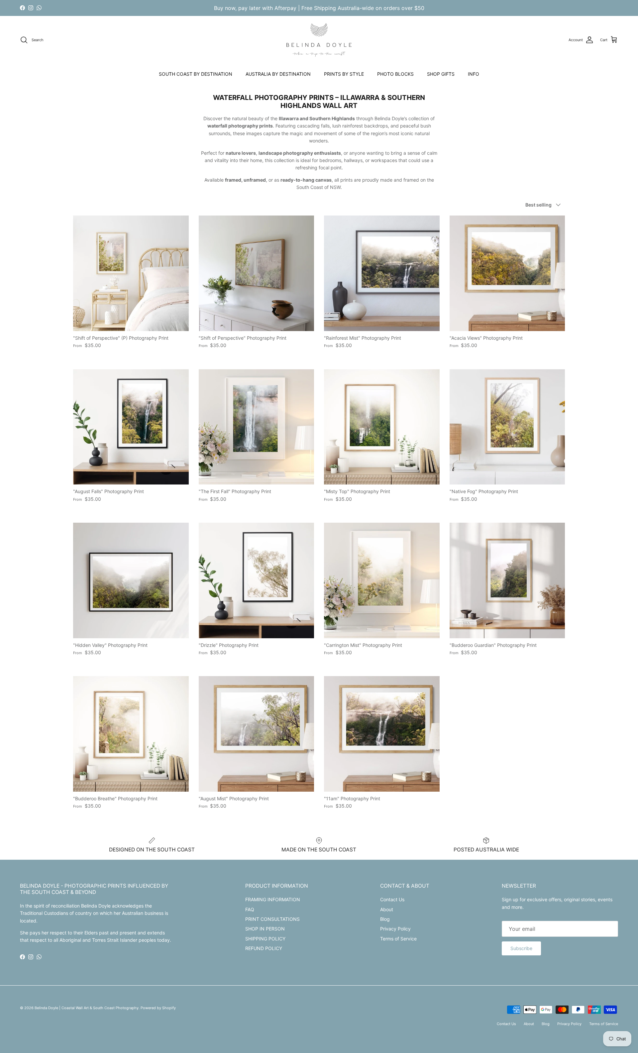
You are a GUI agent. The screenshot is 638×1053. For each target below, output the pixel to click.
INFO (473, 74)
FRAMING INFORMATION (272, 899)
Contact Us (392, 899)
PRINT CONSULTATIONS (272, 919)
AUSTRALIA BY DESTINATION (278, 74)
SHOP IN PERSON (265, 928)
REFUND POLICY (263, 948)
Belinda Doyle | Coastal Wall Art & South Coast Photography (87, 1008)
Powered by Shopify (158, 1008)
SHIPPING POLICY (265, 938)
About (386, 909)
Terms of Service (398, 938)
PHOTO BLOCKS (395, 74)
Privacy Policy (395, 928)
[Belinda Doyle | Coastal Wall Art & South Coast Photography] (319, 40)
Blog (385, 919)
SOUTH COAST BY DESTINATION (195, 74)
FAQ (249, 909)
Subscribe (521, 948)
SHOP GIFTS (441, 74)
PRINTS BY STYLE (344, 74)
